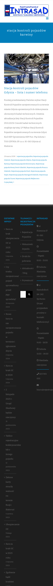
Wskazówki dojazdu (26, 246)
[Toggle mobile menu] (47, 18)
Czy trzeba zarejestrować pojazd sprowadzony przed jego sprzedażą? (10, 283)
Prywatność (26, 280)
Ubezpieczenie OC (10, 526)
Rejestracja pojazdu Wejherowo (27, 179)
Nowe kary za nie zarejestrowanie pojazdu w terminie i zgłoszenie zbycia (10, 332)
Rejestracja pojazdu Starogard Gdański (24, 175)
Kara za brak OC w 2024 (9, 370)
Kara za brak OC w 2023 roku (9, 551)
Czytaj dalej (8, 182)
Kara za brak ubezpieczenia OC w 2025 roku (10, 240)
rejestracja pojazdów (25, 156)
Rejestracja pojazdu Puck (20, 171)
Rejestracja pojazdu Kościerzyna (22, 164)
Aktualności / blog (26, 270)
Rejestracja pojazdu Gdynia (21, 160)
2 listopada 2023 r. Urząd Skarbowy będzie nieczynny (10, 404)
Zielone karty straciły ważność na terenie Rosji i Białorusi (10, 493)
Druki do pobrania (26, 258)
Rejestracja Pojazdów (26, 234)
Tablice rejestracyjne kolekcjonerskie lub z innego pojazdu (10, 447)
